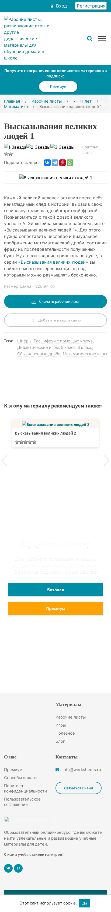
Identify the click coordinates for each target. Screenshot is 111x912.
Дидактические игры (38, 347)
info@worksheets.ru (82, 769)
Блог (60, 741)
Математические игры (85, 353)
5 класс (68, 347)
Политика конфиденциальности (25, 788)
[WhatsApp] (70, 162)
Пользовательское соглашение (22, 802)
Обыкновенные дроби (39, 353)
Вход (61, 6)
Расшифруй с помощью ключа (63, 340)
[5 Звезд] (10, 154)
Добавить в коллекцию (59, 320)
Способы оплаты (20, 777)
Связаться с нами (78, 788)
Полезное (65, 733)
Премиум (58, 86)
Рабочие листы (71, 717)
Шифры (24, 340)
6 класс (85, 347)
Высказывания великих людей (53, 262)
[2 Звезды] (38, 147)
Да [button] (84, 903)
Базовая (55, 590)
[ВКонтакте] (47, 162)
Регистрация (91, 6)
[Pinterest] (62, 162)
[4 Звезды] (6, 154)
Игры (61, 725)
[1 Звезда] (15, 147)
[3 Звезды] (62, 147)
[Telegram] (55, 162)
